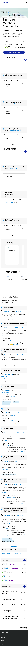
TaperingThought (10, 497)
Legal (2, 640)
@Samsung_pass (6, 404)
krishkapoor (7, 515)
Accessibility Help (6, 632)
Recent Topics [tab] (5, 300)
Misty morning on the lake (11, 370)
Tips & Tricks (11, 250)
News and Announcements (15, 103)
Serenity (6, 409)
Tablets (16, 461)
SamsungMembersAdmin (11, 83)
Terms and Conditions (7, 635)
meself (7, 528)
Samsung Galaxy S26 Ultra (8, 541)
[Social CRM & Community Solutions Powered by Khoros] (23, 627)
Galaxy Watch (20, 355)
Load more (13, 546)
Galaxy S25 (18, 311)
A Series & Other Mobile (6, 392)
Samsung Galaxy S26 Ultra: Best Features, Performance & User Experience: (13, 510)
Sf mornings (6, 611)
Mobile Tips (12, 221)
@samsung (16, 401)
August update (8, 307)
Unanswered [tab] (5, 302)
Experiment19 (9, 421)
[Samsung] (4, 2)
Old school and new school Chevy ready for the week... (10, 618)
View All (13, 144)
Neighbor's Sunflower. (9, 599)
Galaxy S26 (20, 515)
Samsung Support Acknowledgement (11, 553)
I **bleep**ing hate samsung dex (13, 324)
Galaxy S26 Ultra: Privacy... (13, 102)
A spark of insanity (8, 605)
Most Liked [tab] (14, 300)
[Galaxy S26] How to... (12, 220)
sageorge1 (6, 311)
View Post (15, 316)
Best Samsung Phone (7, 538)
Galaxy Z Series (19, 327)
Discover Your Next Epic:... (13, 75)
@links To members (7, 401)
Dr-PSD (6, 432)
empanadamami (10, 202)
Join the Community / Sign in (14, 52)
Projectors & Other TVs (15, 196)
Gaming (10, 279)
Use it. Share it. (13, 76)
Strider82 (6, 412)
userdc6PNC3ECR (8, 374)
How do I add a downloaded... (9, 193)
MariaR (8, 175)
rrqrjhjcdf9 (8, 340)
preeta (6, 461)
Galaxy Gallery (4, 376)
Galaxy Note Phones (14, 168)
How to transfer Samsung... (13, 167)
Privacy (3, 637)
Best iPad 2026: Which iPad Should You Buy (9, 474)
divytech (6, 390)
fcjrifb (5, 327)
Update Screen (8, 428)
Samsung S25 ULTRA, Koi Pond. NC (10, 592)
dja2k (5, 484)
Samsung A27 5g (8, 386)
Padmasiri (6, 355)
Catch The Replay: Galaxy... (13, 129)
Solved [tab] (13, 302)
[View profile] (2, 311)
